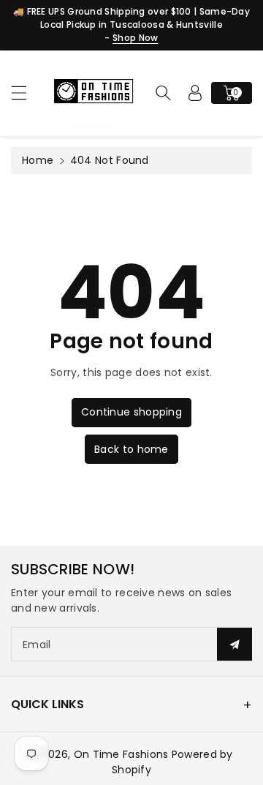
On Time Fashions (121, 754)
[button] (25, 92)
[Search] (163, 93)
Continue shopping (131, 412)
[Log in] (195, 93)
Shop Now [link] (135, 37)
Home (37, 160)
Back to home (131, 449)
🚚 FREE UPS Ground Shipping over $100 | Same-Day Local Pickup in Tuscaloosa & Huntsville (131, 18)
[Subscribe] (234, 644)
